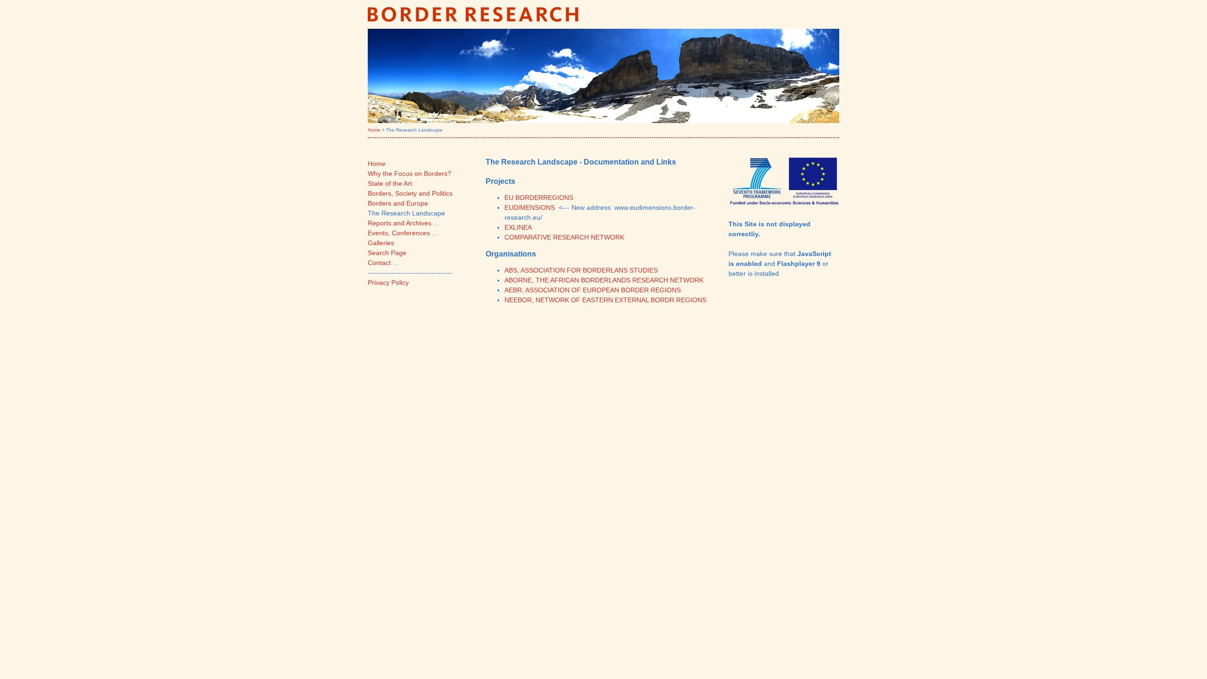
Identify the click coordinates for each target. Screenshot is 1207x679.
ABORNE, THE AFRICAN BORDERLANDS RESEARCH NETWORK (603, 280)
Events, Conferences (399, 233)
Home (374, 129)
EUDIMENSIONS (529, 207)
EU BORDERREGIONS (538, 197)
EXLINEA (518, 227)
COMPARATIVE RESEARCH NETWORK (564, 237)
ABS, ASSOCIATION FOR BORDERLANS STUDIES (581, 270)
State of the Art (390, 183)
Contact (379, 262)
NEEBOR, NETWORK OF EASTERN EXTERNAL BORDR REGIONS (605, 300)
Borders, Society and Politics (410, 193)
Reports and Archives (399, 223)
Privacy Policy (388, 282)
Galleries (381, 243)
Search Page (387, 253)
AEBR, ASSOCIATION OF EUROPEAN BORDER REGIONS (592, 290)
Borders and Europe (398, 203)
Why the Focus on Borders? (409, 173)
